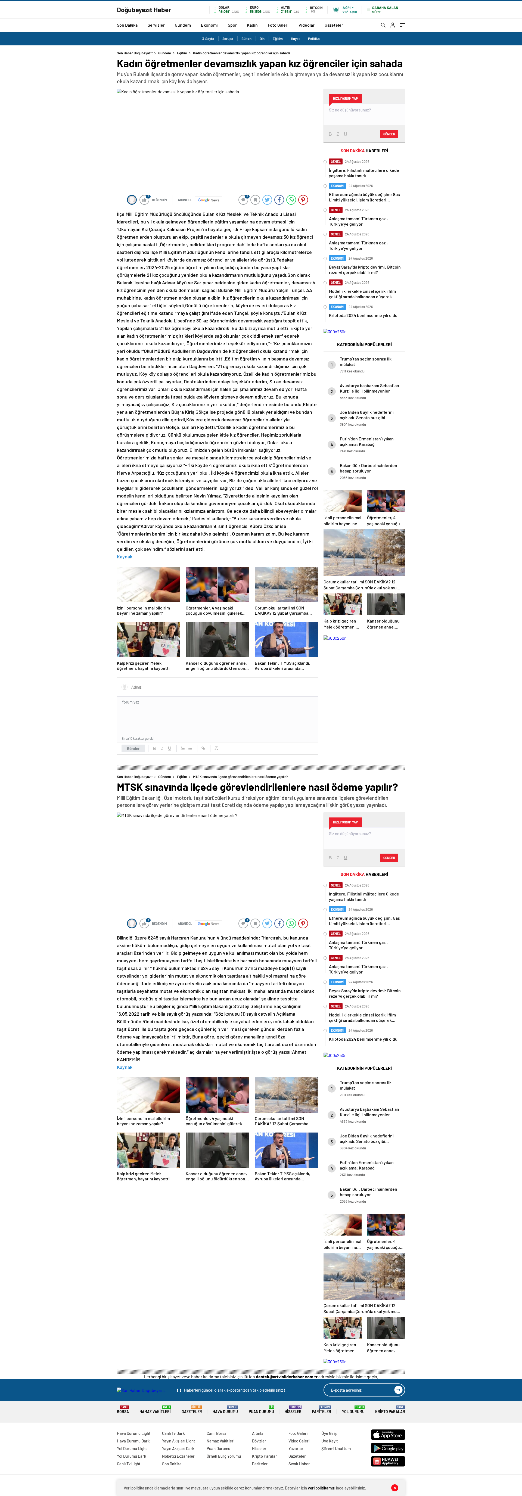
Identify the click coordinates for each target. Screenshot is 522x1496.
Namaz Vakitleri (155, 1409)
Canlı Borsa (216, 1433)
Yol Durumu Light (132, 1448)
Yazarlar (295, 1448)
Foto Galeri (278, 24)
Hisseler (293, 1409)
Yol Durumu (353, 1409)
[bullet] (190, 748)
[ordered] (183, 748)
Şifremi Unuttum (336, 1448)
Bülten (246, 38)
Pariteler (321, 1409)
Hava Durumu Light (134, 1433)
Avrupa (227, 38)
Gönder (133, 748)
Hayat (295, 38)
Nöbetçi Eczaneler (178, 1456)
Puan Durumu (261, 1409)
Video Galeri (298, 1440)
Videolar (307, 24)
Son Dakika (127, 24)
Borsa (123, 1409)
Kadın (252, 24)
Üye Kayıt (329, 1440)
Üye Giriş (329, 1433)
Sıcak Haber (299, 1463)
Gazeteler (334, 24)
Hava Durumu (225, 1409)
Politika (314, 38)
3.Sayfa (208, 38)
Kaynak (124, 556)
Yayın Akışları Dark (178, 1448)
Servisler (156, 24)
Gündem (183, 24)
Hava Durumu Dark (133, 1440)
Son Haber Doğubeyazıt (135, 53)
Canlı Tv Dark (173, 1433)
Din (262, 38)
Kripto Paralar (390, 1409)
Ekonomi (209, 24)
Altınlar (258, 1433)
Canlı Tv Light (129, 1463)
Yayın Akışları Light (178, 1440)
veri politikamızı (321, 1487)
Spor (232, 24)
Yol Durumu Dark (131, 1456)
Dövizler (259, 1440)
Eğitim (278, 38)
